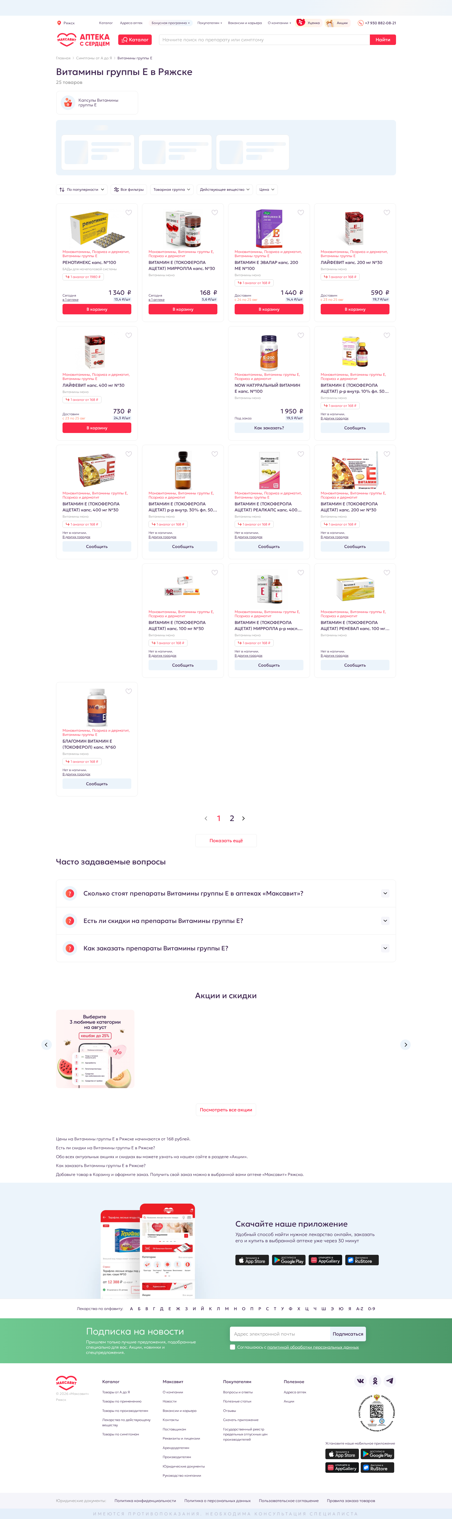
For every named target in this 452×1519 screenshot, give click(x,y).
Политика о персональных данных (217, 1500)
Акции (289, 1401)
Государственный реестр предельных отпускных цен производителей (245, 1434)
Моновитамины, (77, 251)
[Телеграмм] (389, 1381)
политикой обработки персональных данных (313, 1347)
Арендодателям (176, 1448)
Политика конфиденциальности (145, 1500)
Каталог (139, 40)
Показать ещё (226, 841)
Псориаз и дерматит (167, 255)
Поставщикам (174, 1429)
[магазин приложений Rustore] (362, 1260)
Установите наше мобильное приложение (360, 1443)
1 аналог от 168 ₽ (256, 283)
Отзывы (229, 1410)
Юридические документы (184, 1466)
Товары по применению (122, 1401)
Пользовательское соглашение (289, 1500)
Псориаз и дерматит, (111, 251)
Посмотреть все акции (226, 1110)
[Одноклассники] (375, 1381)
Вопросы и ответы (238, 1392)
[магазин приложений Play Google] (289, 1260)
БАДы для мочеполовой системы (90, 269)
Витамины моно (162, 275)
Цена (264, 189)
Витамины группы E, (196, 251)
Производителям (177, 1457)
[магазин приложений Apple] (252, 1260)
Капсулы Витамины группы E (98, 102)
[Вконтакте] (360, 1381)
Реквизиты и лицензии (181, 1438)
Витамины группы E (80, 255)
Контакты (171, 1420)
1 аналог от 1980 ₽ (85, 277)
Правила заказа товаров (351, 1500)
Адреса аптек (295, 1392)
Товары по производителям (125, 1410)
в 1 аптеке (70, 299)
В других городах (334, 418)
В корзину (97, 309)
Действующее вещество (222, 189)
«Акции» (238, 1156)
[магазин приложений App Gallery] (325, 1260)
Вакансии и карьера (179, 1410)
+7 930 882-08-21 (380, 23)
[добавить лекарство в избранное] (128, 212)
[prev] (206, 818)
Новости (170, 1401)
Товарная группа (169, 189)
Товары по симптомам (120, 1434)
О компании (173, 1392)
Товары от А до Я (116, 1392)
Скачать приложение (240, 1420)
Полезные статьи (237, 1401)
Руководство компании (182, 1475)
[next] (243, 818)
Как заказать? (269, 427)
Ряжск (69, 23)
